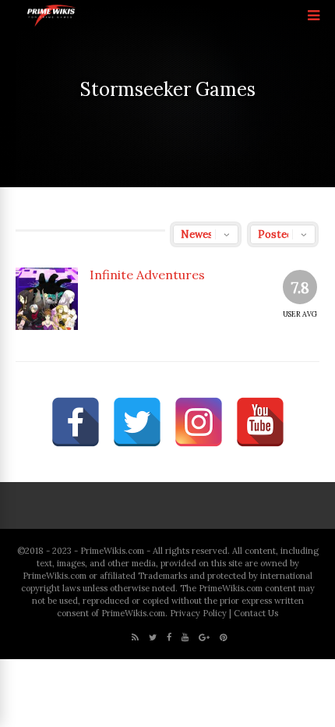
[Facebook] (169, 637)
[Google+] (204, 637)
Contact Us (256, 613)
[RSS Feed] (135, 637)
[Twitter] (153, 637)
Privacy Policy (198, 613)
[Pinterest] (223, 637)
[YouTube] (185, 637)
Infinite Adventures (147, 274)
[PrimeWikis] (52, 24)
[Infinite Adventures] (47, 299)
